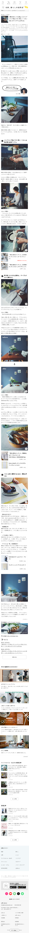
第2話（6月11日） (5, 649)
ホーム (3, 3)
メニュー (26, 3)
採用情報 (17, 921)
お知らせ (3, 912)
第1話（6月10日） (5, 642)
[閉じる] (18, 930)
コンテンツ (14, 3)
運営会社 (3, 921)
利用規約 (17, 917)
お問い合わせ (18, 915)
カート (20, 3)
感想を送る (14, 657)
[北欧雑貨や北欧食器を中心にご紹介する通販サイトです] (14, 7)
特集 (5, 875)
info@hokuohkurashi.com (6, 905)
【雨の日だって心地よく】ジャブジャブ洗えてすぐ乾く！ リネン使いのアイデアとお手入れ (18, 19)
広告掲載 (3, 917)
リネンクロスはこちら (12, 636)
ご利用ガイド (4, 915)
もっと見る (14, 798)
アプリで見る (13, 930)
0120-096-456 (18, 905)
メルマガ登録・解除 (19, 912)
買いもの (8, 3)
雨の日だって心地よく (5, 14)
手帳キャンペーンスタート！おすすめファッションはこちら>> (13, 10)
